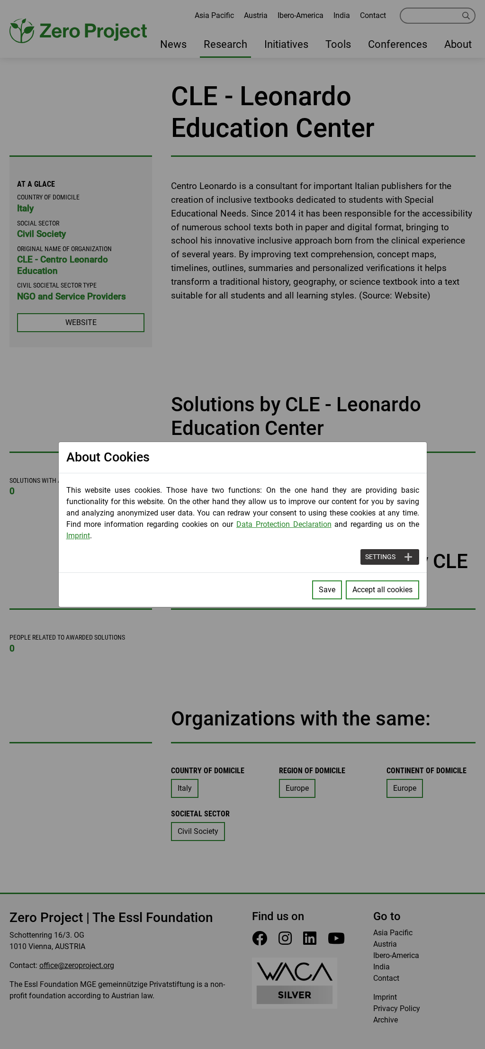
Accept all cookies (382, 589)
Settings (380, 557)
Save (327, 589)
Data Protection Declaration (284, 524)
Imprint (78, 535)
